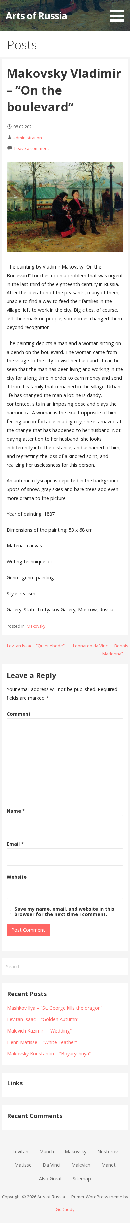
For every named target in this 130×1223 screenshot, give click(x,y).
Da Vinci (51, 1165)
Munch (46, 1151)
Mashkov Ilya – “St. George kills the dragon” (54, 1008)
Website (17, 877)
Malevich (80, 1165)
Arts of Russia (36, 15)
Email (15, 844)
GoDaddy (65, 1209)
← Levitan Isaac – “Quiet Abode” (33, 646)
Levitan (20, 1151)
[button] (119, 12)
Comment (19, 714)
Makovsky (36, 626)
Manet (108, 1165)
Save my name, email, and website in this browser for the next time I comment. (64, 911)
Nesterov (107, 1151)
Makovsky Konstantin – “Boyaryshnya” (49, 1053)
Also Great (50, 1178)
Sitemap (82, 1178)
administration (27, 138)
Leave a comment (31, 148)
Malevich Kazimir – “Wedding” (39, 1030)
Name (16, 811)
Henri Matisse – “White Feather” (42, 1042)
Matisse (23, 1165)
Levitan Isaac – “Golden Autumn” (43, 1019)
